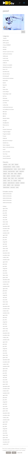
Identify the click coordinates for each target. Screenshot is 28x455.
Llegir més (19, 452)
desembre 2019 (6, 386)
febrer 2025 (5, 248)
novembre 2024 (6, 255)
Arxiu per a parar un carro (8, 51)
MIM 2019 (5, 111)
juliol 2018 (5, 424)
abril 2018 (5, 431)
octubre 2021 (5, 337)
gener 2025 (5, 250)
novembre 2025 (6, 228)
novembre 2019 (6, 388)
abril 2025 (5, 244)
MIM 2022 (5, 114)
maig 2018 (5, 428)
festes (15, 173)
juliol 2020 (5, 370)
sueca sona (13, 187)
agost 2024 (5, 262)
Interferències (6, 100)
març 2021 (5, 353)
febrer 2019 (5, 408)
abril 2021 (5, 350)
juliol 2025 (5, 237)
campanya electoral (7, 166)
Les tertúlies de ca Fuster (8, 109)
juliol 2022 (5, 317)
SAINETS (8, 185)
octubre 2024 (5, 257)
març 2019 (5, 406)
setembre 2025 (6, 233)
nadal (9, 180)
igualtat (8, 175)
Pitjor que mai (6, 125)
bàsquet (16, 164)
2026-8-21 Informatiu (7, 196)
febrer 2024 (5, 275)
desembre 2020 (6, 359)
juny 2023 (5, 293)
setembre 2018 (6, 419)
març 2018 (5, 433)
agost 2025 (5, 235)
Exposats (5, 85)
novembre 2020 (6, 362)
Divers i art (5, 69)
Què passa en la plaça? (7, 140)
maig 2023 (5, 295)
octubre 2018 (5, 417)
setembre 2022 (6, 313)
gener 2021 (5, 357)
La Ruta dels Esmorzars (8, 107)
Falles (4, 87)
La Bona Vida (5, 105)
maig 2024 (5, 268)
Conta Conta (5, 58)
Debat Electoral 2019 (7, 67)
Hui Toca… (5, 96)
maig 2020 (5, 375)
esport (17, 171)
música (4, 180)
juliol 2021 (5, 344)
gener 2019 (5, 410)
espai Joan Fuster (11, 171)
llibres (12, 178)
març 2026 (5, 219)
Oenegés (5, 120)
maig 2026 (5, 215)
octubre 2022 (5, 310)
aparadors (5, 164)
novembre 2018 (6, 415)
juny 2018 (5, 426)
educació (5, 171)
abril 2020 (5, 377)
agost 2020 (5, 368)
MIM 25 (4, 116)
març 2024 (5, 273)
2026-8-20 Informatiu (7, 198)
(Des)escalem (6, 40)
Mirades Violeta (6, 118)
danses (23, 169)
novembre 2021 (6, 335)
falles (12, 173)
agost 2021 (5, 342)
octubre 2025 (5, 230)
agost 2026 (5, 208)
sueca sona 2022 (6, 151)
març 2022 (5, 326)
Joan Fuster (13, 175)
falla (9, 173)
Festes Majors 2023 (7, 94)
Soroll (4, 149)
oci (11, 180)
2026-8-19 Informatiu (7, 200)
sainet (4, 185)
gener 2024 (5, 277)
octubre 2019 (5, 390)
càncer (19, 169)
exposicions (22, 171)
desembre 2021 (6, 333)
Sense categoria (6, 145)
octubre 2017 (5, 444)
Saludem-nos (5, 142)
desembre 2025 (6, 226)
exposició (5, 173)
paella (19, 180)
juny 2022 (5, 319)
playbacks (22, 182)
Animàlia (4, 49)
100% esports (6, 42)
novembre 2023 (6, 282)
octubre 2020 (5, 364)
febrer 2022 (5, 328)
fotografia (19, 173)
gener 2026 (5, 224)
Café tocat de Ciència (7, 54)
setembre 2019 (6, 393)
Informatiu (5, 98)
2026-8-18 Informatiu (7, 202)
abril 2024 (5, 270)
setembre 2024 (6, 259)
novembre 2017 (6, 442)
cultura (15, 169)
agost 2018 (5, 422)
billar (13, 164)
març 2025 (5, 246)
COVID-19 (5, 62)
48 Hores (5, 47)
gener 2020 (5, 384)
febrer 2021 (5, 355)
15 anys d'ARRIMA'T (7, 45)
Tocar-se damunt (6, 156)
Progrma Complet (6, 134)
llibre (9, 178)
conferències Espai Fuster (8, 169)
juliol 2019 (5, 397)
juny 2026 (5, 213)
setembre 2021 (6, 339)
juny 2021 (5, 346)
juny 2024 (5, 266)
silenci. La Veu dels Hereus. (8, 147)
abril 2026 (5, 217)
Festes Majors (6, 91)
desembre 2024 (6, 253)
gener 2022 (5, 330)
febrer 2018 (5, 435)
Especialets (5, 80)
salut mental (17, 185)
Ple (3, 127)
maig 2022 (5, 322)
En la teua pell (6, 76)
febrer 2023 (5, 302)
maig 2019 (5, 402)
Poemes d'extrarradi (7, 129)
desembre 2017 (6, 439)
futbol (4, 175)
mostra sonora (20, 178)
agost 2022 (5, 315)
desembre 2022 (6, 306)
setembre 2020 (6, 366)
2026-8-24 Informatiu (7, 193)
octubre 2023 (5, 284)
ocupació (15, 180)
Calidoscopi (5, 56)
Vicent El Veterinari (7, 158)
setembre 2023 (6, 286)
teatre (17, 187)
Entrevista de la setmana (8, 78)
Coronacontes (6, 60)
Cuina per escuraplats (7, 65)
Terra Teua (5, 154)
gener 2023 (5, 304)
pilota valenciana (11, 182)
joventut (18, 175)
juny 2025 (5, 239)
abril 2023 (5, 297)
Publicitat (5, 138)
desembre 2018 (6, 413)
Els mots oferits (6, 74)
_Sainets (5, 38)
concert (17, 166)
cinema (13, 166)
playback (17, 182)
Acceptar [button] (8, 452)
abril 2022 (5, 324)
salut (12, 185)
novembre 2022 (6, 308)
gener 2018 (5, 437)
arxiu (9, 164)
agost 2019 (5, 395)
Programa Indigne (6, 131)
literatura (5, 178)
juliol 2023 (5, 290)
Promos (4, 136)
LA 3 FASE (5, 102)
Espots (4, 82)
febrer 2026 (5, 222)
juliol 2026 (5, 210)
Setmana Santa (6, 187)
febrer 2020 (5, 382)
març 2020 (5, 379)
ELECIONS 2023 (6, 71)
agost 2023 (5, 288)
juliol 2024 (5, 264)
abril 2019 (5, 404)
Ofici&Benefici (6, 122)
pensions (5, 182)
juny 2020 (5, 373)
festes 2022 (5, 89)
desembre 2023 (6, 279)
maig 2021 (5, 348)
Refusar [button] (14, 452)
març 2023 (5, 299)
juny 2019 (5, 399)
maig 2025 (5, 242)
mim (16, 178)
